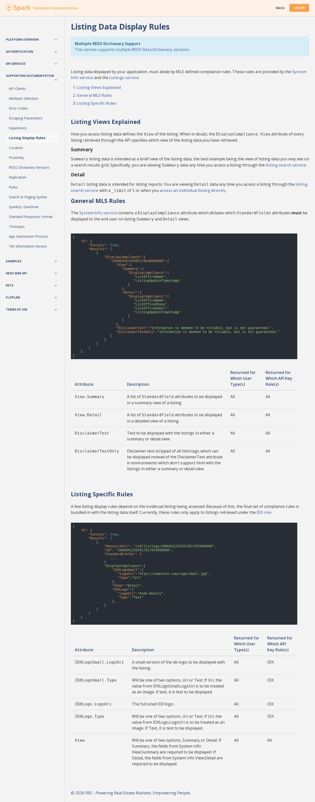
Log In (299, 8)
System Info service (98, 213)
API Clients (17, 88)
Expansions (18, 128)
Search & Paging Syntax (28, 197)
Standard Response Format (31, 216)
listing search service (286, 165)
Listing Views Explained (99, 87)
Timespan (17, 226)
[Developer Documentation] (18, 10)
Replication (17, 177)
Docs (280, 8)
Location (16, 147)
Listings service (124, 77)
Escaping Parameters (26, 118)
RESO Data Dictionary (152, 49)
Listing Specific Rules (96, 103)
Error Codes (18, 108)
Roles (13, 187)
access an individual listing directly (193, 190)
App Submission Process (28, 236)
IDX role (264, 512)
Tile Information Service (28, 246)
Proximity (16, 157)
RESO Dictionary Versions (29, 167)
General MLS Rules (94, 95)
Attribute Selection (23, 98)
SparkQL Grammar (24, 206)
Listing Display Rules (27, 137)
